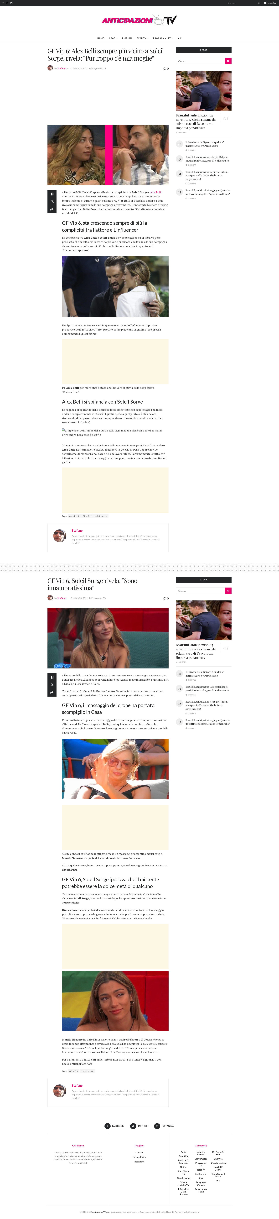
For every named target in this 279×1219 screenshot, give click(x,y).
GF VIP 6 (87, 516)
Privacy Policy (139, 1157)
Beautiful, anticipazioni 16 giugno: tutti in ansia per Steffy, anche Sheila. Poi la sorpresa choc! (206, 175)
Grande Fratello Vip (184, 1183)
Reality (141, 38)
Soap (112, 38)
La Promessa (201, 1158)
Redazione (139, 1161)
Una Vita (218, 1158)
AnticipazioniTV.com (101, 1212)
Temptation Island (201, 1190)
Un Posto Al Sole (218, 1153)
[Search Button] (258, 3)
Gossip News (183, 1178)
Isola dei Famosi (200, 1153)
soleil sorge (101, 516)
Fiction (127, 38)
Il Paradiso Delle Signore (183, 1192)
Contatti (139, 1152)
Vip (180, 38)
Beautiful (183, 1156)
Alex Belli (155, 192)
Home (100, 38)
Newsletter (271, 3)
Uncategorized (218, 1163)
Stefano (61, 68)
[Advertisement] (108, 97)
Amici (183, 1152)
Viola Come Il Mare (218, 1175)
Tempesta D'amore (201, 1183)
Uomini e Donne (218, 1168)
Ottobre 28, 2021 (79, 68)
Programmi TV (162, 38)
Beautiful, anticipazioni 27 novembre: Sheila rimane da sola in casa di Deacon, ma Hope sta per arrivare (196, 121)
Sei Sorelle (201, 1174)
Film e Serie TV (184, 1172)
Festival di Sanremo (183, 1161)
